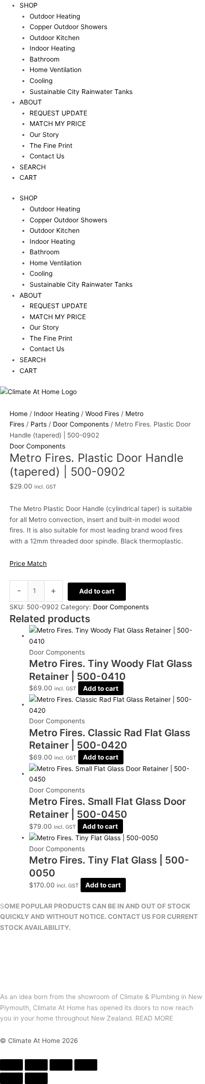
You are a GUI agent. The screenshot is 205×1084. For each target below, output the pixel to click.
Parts (39, 424)
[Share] (61, 1065)
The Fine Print (51, 145)
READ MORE (154, 1018)
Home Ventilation (56, 69)
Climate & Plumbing (149, 997)
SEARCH (33, 167)
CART (28, 177)
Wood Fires (102, 413)
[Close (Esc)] (85, 1065)
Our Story (44, 134)
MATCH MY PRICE (58, 123)
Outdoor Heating (55, 16)
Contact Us (47, 156)
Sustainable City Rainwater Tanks (81, 91)
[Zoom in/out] (11, 1065)
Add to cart (96, 591)
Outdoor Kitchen (55, 38)
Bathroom (45, 59)
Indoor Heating (52, 48)
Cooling (41, 80)
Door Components (81, 424)
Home (19, 413)
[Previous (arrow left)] (11, 1078)
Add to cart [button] (100, 688)
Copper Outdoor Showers (68, 27)
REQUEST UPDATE (58, 113)
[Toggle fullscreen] (36, 1065)
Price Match (28, 563)
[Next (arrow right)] (36, 1078)
